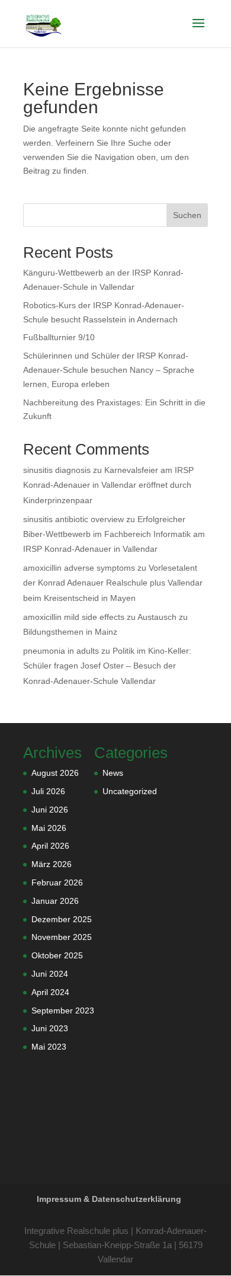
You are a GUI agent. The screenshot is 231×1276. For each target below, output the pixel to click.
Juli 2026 (48, 791)
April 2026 (50, 845)
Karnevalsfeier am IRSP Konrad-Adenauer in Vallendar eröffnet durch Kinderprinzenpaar (108, 484)
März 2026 (51, 864)
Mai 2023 (48, 1046)
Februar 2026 (57, 882)
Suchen (187, 215)
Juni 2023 (49, 1028)
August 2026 (55, 773)
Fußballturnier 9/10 (59, 337)
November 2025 (61, 937)
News (112, 773)
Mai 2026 (48, 828)
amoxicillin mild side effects (73, 617)
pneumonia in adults (61, 650)
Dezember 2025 (61, 919)
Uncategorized (129, 791)
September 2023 (62, 1010)
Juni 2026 (49, 809)
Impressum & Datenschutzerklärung (109, 1199)
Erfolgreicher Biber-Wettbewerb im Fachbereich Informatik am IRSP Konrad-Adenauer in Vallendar (114, 534)
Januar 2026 (55, 901)
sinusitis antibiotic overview (73, 519)
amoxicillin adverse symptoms (79, 568)
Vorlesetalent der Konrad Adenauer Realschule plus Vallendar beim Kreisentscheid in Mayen (113, 582)
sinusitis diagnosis (57, 470)
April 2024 (50, 992)
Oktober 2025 (57, 955)
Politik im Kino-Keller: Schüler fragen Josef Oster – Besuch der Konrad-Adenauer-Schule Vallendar (107, 665)
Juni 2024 (49, 973)
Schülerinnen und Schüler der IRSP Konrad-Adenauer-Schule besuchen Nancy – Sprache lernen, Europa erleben (108, 370)
